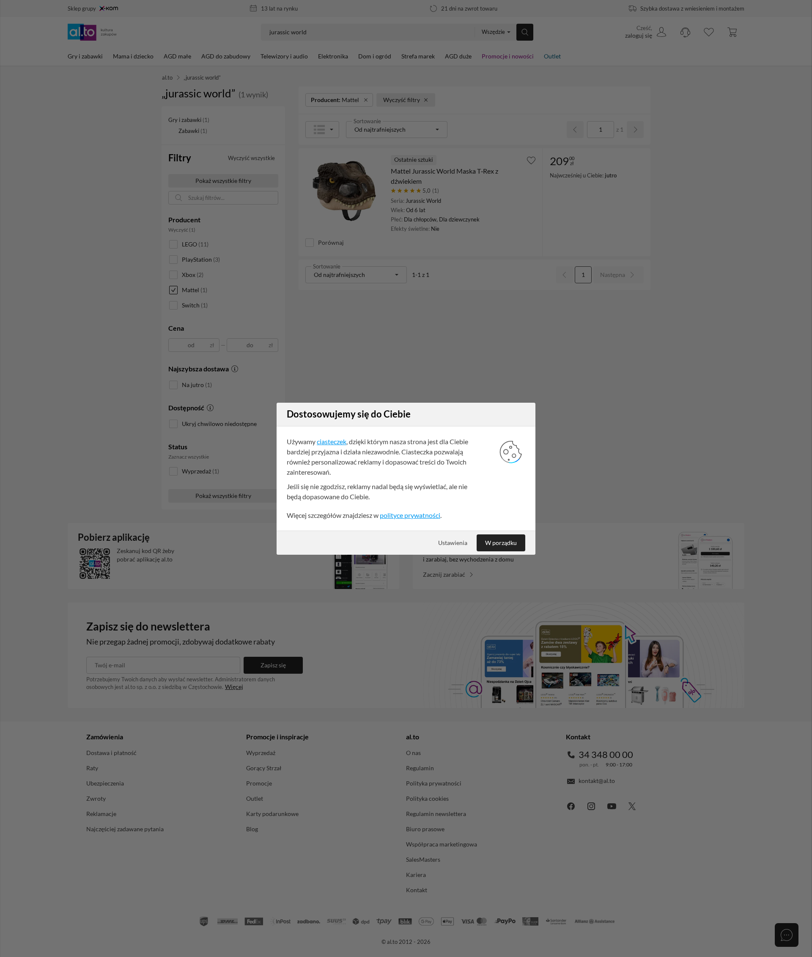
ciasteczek (331, 441)
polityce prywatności (410, 515)
